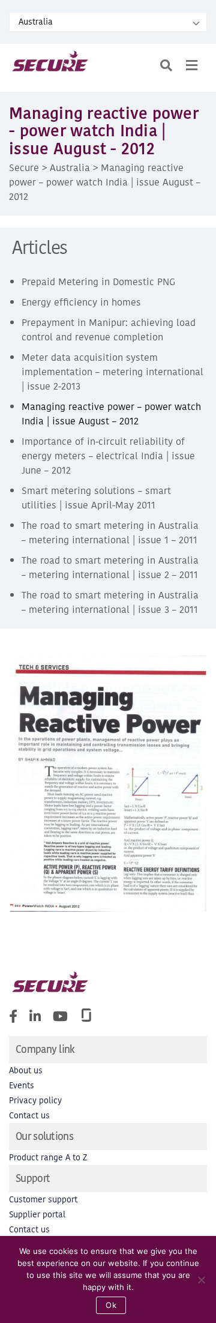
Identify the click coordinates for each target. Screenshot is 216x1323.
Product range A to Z (48, 1157)
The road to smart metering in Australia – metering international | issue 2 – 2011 (110, 567)
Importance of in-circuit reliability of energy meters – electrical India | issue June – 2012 (108, 455)
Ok (111, 1305)
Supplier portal (37, 1214)
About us (26, 1070)
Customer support (43, 1199)
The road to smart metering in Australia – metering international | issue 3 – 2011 (110, 602)
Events (21, 1085)
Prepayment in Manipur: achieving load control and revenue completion (109, 329)
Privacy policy (35, 1100)
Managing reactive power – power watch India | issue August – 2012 (111, 413)
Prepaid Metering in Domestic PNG (98, 281)
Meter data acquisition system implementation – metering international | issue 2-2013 (112, 371)
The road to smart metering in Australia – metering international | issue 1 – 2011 (110, 532)
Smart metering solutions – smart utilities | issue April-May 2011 (96, 497)
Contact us (29, 1115)
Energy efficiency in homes (81, 302)
